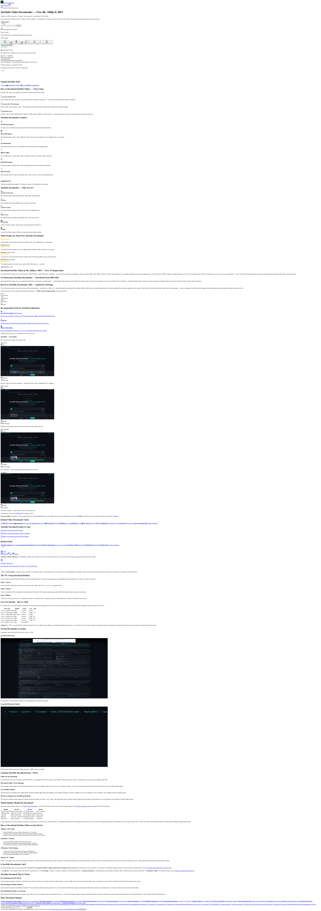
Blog (292, 904)
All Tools (281, 904)
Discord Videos (174, 904)
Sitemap (306, 904)
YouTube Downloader (6, 904)
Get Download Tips (6, 907)
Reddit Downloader (69, 904)
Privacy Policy (56, 909)
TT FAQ (249, 904)
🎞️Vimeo (31, 85)
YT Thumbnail (150, 904)
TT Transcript (275, 904)
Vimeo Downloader (130, 904)
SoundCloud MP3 (183, 904)
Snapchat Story (193, 904)
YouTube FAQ (18, 513)
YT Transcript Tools (224, 904)
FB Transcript (260, 904)
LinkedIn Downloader (108, 904)
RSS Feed (301, 904)
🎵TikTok (4, 85)
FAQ (285, 904)
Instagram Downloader (30, 904)
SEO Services (312, 904)
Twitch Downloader (119, 904)
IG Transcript (267, 904)
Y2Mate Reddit (88, 904)
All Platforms (4, 5)
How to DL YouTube (202, 904)
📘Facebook (24, 85)
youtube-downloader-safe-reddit (182, 870)
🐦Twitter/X (17, 85)
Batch (7, 22)
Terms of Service (64, 909)
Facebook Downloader (42, 904)
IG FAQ (254, 904)
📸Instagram (10, 85)
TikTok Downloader (18, 904)
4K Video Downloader (81, 806)
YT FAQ (244, 904)
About (288, 904)
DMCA (71, 909)
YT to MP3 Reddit (213, 904)
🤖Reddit (36, 85)
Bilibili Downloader (141, 904)
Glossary (295, 904)
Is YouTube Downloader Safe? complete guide (159, 868)
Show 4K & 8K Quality (6, 45)
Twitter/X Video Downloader (56, 904)
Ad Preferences (82, 909)
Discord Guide (166, 904)
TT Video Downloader (235, 904)
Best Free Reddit (97, 904)
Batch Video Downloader (31, 806)
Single (2, 22)
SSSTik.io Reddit (79, 904)
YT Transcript (158, 904)
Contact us (116, 516)
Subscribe (29, 907)
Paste (19, 25)
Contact (75, 909)
